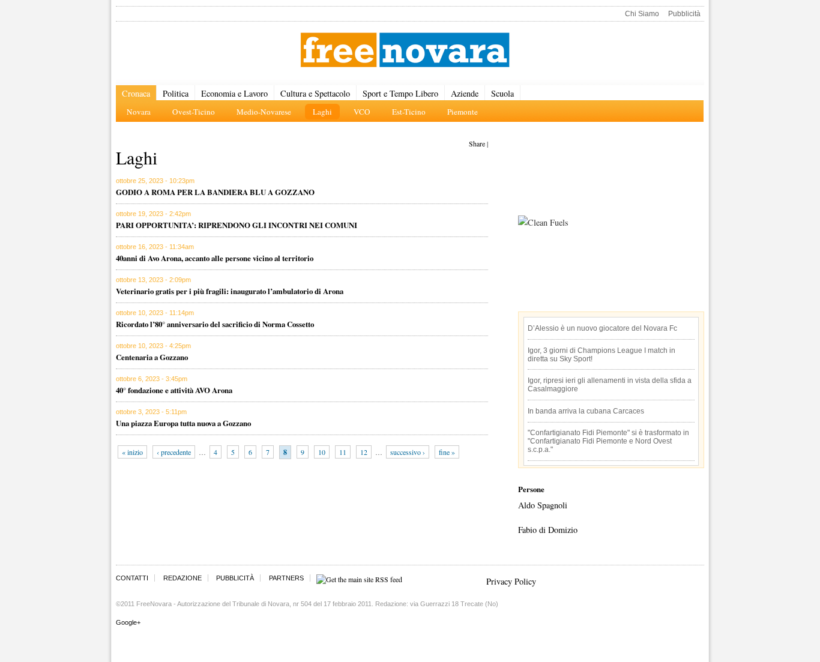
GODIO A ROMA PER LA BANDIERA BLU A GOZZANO (215, 191)
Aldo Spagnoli (542, 505)
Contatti (132, 578)
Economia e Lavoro (234, 93)
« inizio (132, 452)
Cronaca (136, 93)
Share (477, 143)
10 (321, 452)
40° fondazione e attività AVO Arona (174, 390)
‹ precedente (174, 452)
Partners (286, 578)
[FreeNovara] (404, 51)
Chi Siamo (642, 14)
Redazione (182, 578)
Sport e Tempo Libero (400, 93)
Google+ (128, 622)
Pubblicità (684, 14)
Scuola (502, 93)
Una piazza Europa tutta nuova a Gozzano (183, 423)
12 (363, 452)
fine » (447, 452)
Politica (175, 93)
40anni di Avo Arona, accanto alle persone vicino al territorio (214, 257)
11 (342, 452)
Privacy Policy (511, 581)
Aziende (464, 93)
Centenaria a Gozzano (152, 357)
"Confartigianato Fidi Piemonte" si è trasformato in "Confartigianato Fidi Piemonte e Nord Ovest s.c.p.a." (608, 441)
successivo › (407, 452)
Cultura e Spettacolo (315, 93)
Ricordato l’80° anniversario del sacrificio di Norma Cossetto (215, 323)
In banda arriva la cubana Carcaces (586, 411)
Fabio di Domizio (547, 529)
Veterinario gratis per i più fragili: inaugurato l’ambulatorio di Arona (229, 290)
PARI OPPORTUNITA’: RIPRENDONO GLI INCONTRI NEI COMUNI (236, 224)
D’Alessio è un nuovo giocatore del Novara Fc (602, 328)
